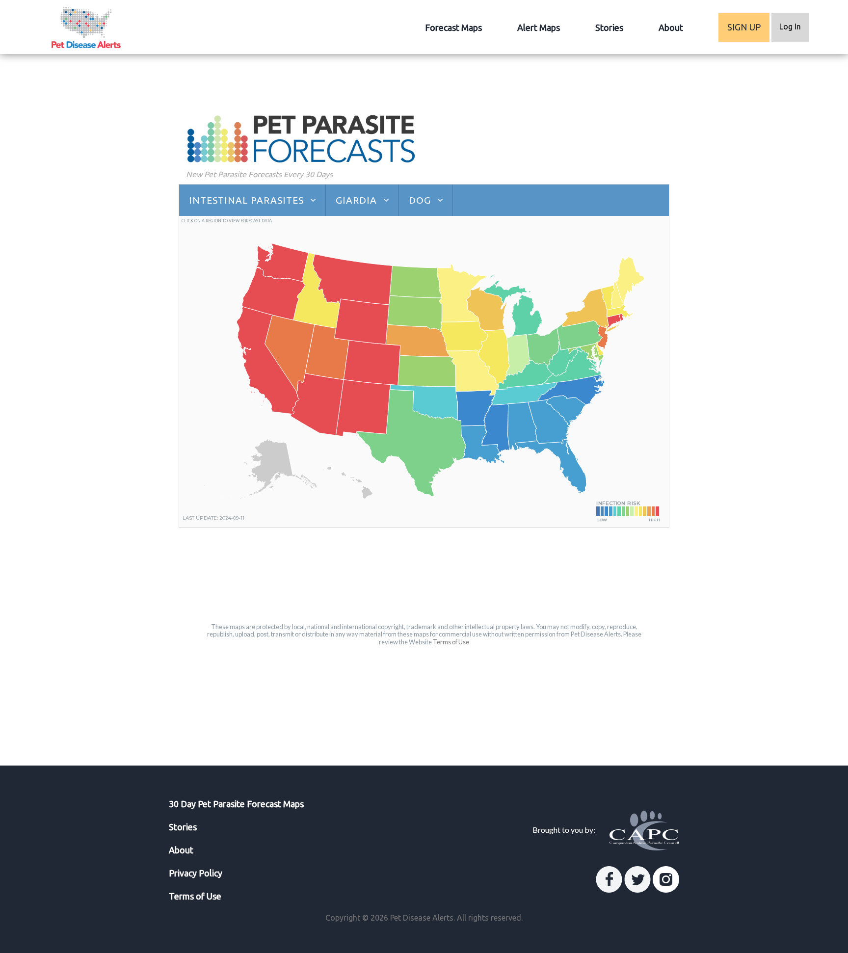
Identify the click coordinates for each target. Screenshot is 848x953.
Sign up (744, 27)
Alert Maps (538, 27)
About (671, 27)
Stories (609, 27)
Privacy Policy (195, 873)
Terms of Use (451, 642)
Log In (790, 26)
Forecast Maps (453, 27)
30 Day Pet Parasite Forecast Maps (236, 804)
